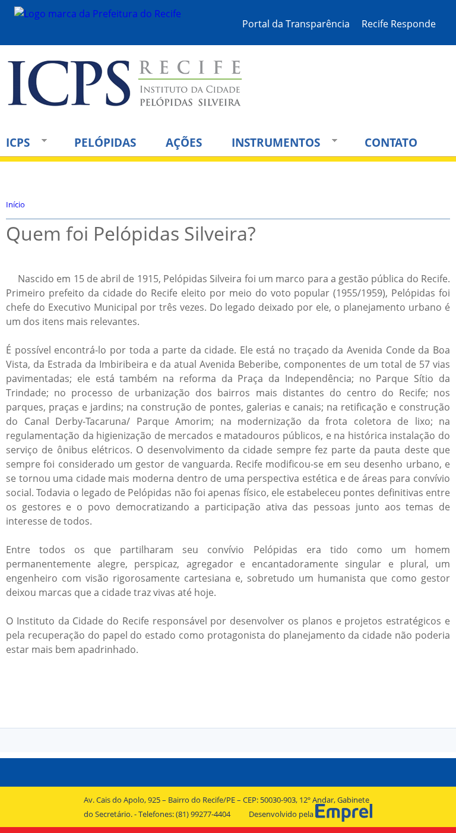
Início (15, 204)
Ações (184, 142)
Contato (391, 142)
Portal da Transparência (296, 23)
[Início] (125, 93)
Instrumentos (270, 142)
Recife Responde (399, 23)
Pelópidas (105, 142)
